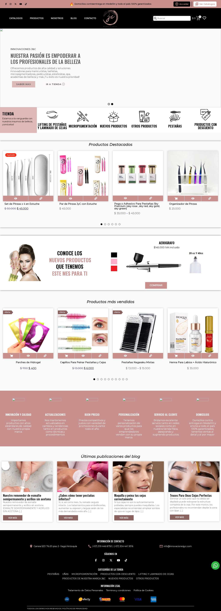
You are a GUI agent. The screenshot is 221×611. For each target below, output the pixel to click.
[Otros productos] (144, 120)
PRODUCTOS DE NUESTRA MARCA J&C (83, 578)
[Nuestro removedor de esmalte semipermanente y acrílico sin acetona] (27, 476)
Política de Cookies (143, 590)
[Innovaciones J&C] (110, 18)
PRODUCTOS (36, 18)
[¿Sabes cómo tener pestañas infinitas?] (82, 476)
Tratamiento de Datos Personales (85, 590)
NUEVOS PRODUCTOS (120, 578)
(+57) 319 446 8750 (102, 546)
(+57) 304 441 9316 (123, 546)
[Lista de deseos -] (204, 18)
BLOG (74, 18)
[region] (110, 68)
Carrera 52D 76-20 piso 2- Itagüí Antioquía (55, 546)
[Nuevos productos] (113, 120)
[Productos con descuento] (205, 120)
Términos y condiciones (118, 590)
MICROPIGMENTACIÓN (84, 574)
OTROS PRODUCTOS (147, 578)
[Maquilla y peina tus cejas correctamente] (138, 476)
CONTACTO (90, 18)
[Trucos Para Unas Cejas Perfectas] (193, 476)
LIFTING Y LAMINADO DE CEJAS (156, 574)
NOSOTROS (57, 18)
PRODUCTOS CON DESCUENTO (117, 574)
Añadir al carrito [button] (176, 198)
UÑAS (65, 574)
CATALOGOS (15, 18)
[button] (109, 104)
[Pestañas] (175, 120)
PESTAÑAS (53, 574)
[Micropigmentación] (83, 120)
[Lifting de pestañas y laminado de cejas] (52, 120)
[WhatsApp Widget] (215, 565)
